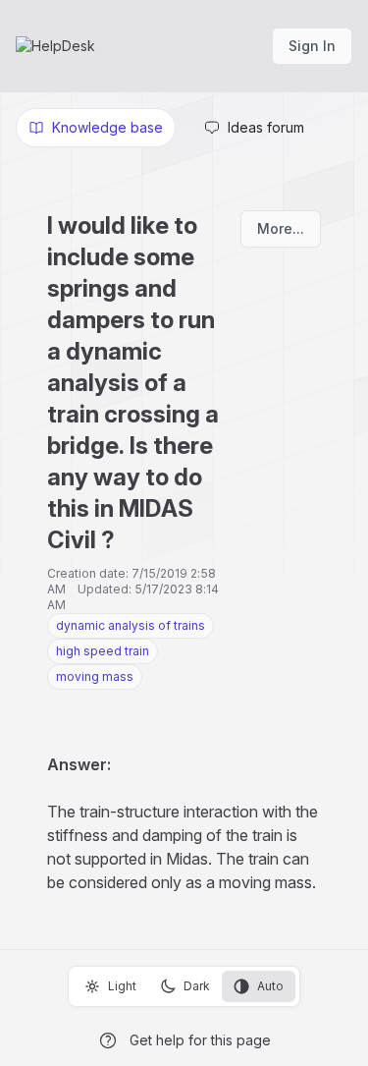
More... (280, 228)
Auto (270, 986)
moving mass (94, 676)
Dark (197, 986)
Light (122, 986)
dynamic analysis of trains (130, 625)
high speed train (102, 651)
